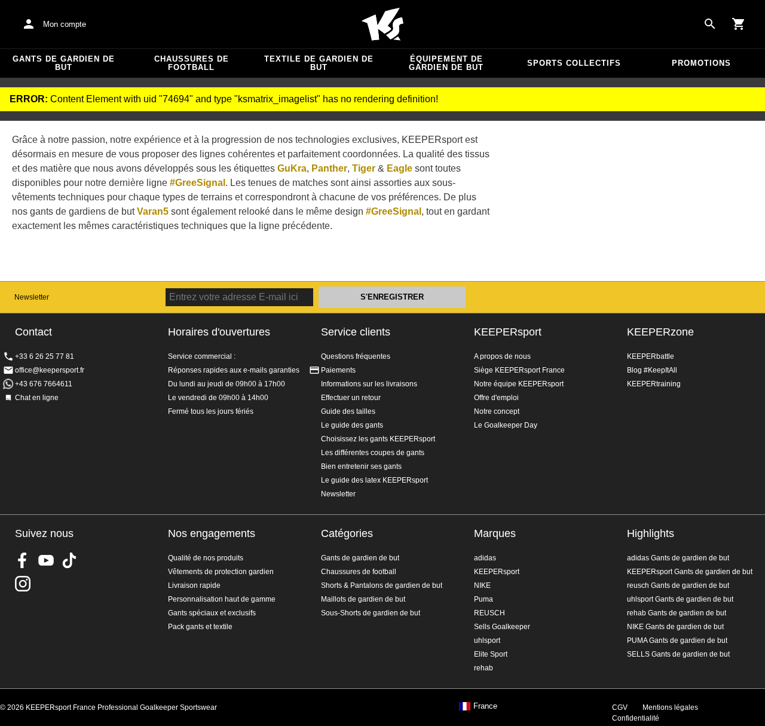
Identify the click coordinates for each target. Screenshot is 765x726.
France (485, 706)
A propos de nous (502, 356)
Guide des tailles (348, 411)
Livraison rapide (194, 585)
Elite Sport (490, 654)
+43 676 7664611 (43, 384)
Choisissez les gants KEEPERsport (378, 439)
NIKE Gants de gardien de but (675, 627)
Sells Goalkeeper (502, 627)
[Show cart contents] (739, 24)
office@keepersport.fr (49, 370)
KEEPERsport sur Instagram (22, 583)
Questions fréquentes (355, 356)
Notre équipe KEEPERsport (519, 384)
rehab (483, 668)
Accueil (382, 24)
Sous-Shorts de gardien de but (370, 613)
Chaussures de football (191, 63)
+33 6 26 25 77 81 (44, 356)
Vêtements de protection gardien (221, 572)
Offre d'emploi (496, 397)
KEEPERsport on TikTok (69, 560)
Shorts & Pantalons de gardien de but (381, 585)
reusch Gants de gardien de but (678, 585)
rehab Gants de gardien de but (676, 613)
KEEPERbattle (650, 356)
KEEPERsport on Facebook (22, 560)
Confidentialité (635, 718)
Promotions (701, 63)
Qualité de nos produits (205, 558)
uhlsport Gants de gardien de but (680, 599)
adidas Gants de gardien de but (678, 558)
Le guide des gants (352, 425)
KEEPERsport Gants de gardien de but (689, 572)
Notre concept (496, 411)
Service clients (355, 332)
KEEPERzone (660, 332)
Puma (483, 599)
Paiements (338, 370)
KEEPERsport (507, 332)
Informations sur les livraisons (369, 384)
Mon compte (64, 24)
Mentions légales (670, 707)
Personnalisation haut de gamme (222, 599)
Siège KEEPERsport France (519, 370)
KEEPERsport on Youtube (46, 560)
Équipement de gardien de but (446, 63)
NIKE (482, 585)
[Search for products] (710, 24)
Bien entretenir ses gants (361, 466)
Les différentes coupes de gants (372, 453)
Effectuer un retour (351, 397)
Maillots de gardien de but (363, 599)
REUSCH (489, 613)
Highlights (650, 533)
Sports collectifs (574, 63)
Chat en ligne (37, 397)
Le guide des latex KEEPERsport (374, 480)
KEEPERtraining (654, 384)
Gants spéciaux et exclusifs (212, 613)
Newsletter (31, 297)
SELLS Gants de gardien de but (678, 654)
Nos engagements (211, 533)
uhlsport (487, 640)
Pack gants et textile (200, 627)
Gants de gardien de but (64, 63)
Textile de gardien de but (319, 63)
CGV (620, 707)
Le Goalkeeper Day (505, 425)
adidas (485, 558)
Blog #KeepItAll (652, 370)
